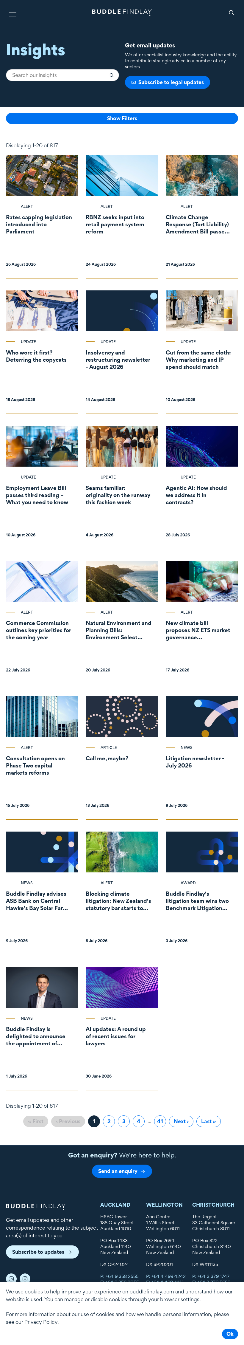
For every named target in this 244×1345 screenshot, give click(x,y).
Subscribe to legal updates (171, 82)
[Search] (231, 12)
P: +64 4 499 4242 (166, 1276)
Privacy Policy (40, 1322)
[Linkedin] (11, 1278)
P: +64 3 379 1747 (211, 1276)
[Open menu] (12, 12)
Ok (230, 1334)
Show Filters (122, 118)
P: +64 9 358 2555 (119, 1276)
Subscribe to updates (38, 1252)
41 (161, 1121)
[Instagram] (25, 1278)
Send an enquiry (117, 1171)
